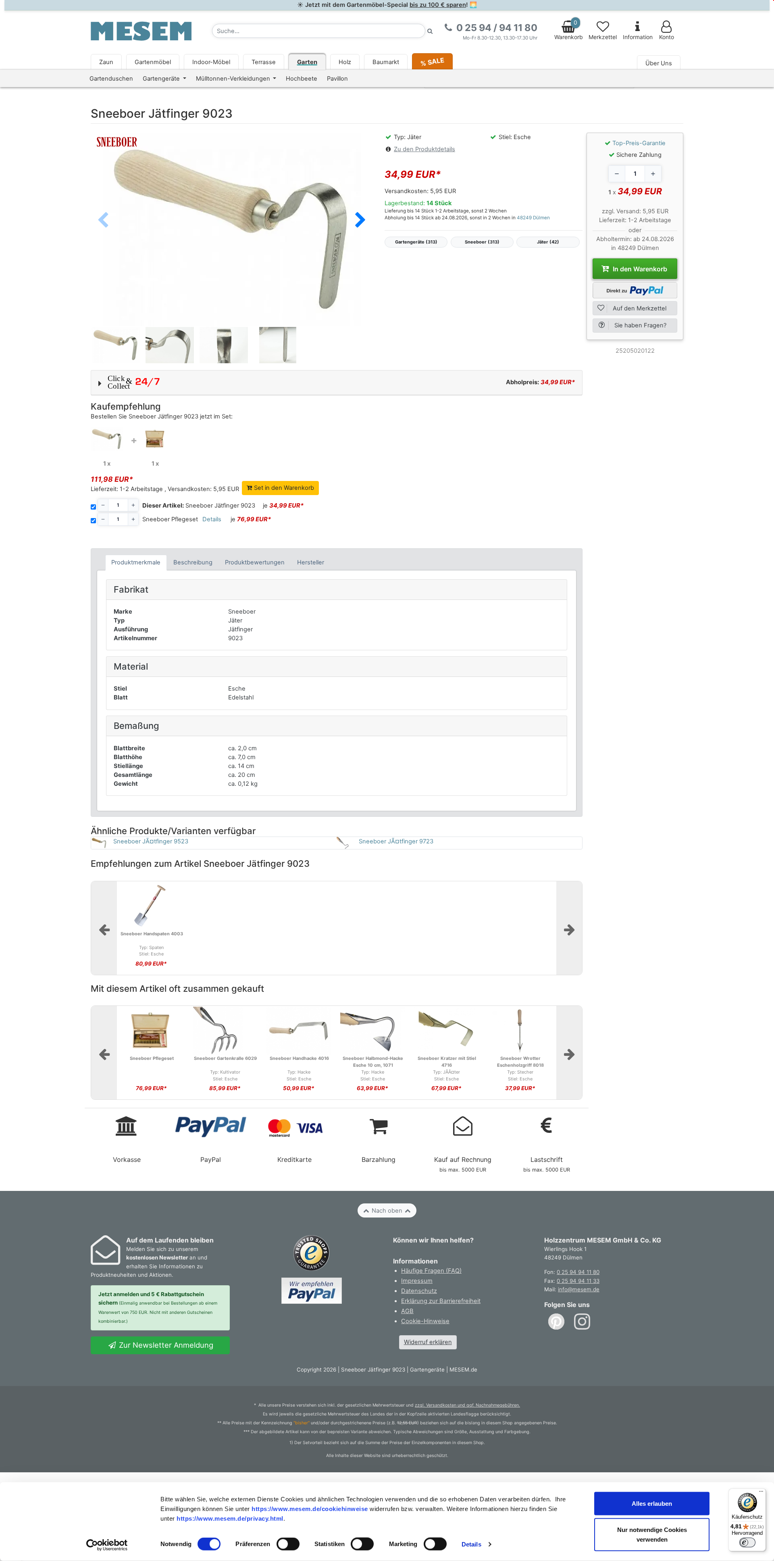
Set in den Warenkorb (283, 487)
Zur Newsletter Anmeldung (165, 1344)
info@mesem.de (578, 1289)
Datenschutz (419, 1291)
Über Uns (658, 63)
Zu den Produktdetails (424, 149)
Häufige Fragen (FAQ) (431, 1270)
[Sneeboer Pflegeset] (155, 438)
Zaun (106, 62)
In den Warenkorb (639, 269)
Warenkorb (568, 29)
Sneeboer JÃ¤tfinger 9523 (150, 841)
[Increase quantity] (653, 174)
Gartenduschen (111, 78)
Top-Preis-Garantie (639, 143)
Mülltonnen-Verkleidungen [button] (234, 78)
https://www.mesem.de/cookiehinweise (310, 1508)
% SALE (432, 61)
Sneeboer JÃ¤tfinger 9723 (396, 841)
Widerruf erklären (428, 1342)
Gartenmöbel (153, 62)
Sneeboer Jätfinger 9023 (198, 505)
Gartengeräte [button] (162, 78)
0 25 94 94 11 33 (578, 1281)
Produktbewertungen (255, 562)
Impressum (417, 1280)
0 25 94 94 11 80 (578, 1272)
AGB (407, 1311)
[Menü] (761, 1493)
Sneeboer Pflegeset (170, 519)
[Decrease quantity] (617, 174)
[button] (360, 220)
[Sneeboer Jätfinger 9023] (107, 438)
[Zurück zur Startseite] (141, 30)
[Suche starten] (430, 31)
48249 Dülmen (533, 218)
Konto (666, 37)
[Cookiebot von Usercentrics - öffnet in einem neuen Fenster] (107, 1545)
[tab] (136, 562)
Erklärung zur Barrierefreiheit (441, 1301)
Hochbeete (301, 78)
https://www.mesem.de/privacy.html (230, 1518)
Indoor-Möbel (211, 62)
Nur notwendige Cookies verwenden (652, 1534)
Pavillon (337, 78)
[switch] (288, 1544)
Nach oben (387, 1210)
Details (471, 1544)
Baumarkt (385, 62)
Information (638, 37)
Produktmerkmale (135, 562)
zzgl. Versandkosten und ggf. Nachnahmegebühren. (467, 1405)
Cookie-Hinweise (425, 1321)
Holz (345, 62)
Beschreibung (192, 562)
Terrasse (264, 62)
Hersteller (310, 562)
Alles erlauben (652, 1503)
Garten (307, 62)
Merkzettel (603, 37)
